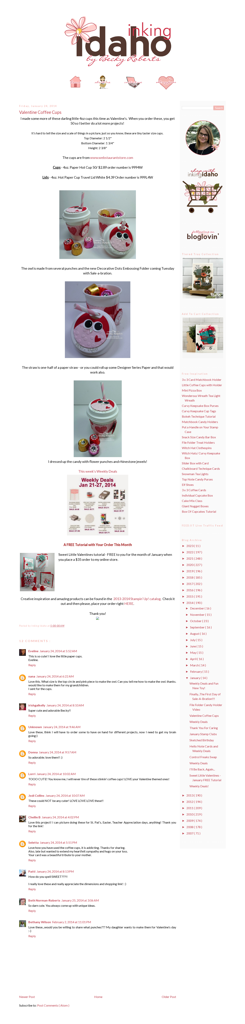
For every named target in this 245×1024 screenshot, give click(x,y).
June (193, 646)
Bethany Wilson (39, 922)
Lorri (31, 774)
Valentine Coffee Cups (40, 112)
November (197, 614)
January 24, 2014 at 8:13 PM (55, 871)
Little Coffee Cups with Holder (202, 385)
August (195, 633)
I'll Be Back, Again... (202, 769)
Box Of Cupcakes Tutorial (199, 511)
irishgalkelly (36, 705)
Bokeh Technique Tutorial (199, 416)
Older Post (169, 997)
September (197, 627)
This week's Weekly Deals (97, 471)
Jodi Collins (36, 795)
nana (31, 676)
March (194, 665)
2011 (190, 808)
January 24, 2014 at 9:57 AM (57, 752)
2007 (190, 833)
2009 (190, 820)
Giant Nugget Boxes (195, 506)
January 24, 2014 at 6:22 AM (55, 676)
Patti (31, 871)
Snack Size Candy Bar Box (199, 437)
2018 (190, 577)
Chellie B (34, 817)
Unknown (35, 727)
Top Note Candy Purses (197, 479)
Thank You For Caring (203, 728)
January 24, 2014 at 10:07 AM (65, 795)
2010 (190, 814)
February (196, 671)
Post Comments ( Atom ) (53, 1005)
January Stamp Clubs (203, 734)
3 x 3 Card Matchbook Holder (201, 379)
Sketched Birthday (201, 740)
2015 (190, 596)
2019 (190, 571)
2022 (190, 552)
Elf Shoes (188, 484)
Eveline (33, 651)
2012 (190, 801)
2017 (190, 583)
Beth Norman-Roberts (44, 900)
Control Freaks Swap (203, 757)
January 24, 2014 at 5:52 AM (58, 651)
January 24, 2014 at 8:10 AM (65, 705)
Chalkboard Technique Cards (201, 468)
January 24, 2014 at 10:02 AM (56, 774)
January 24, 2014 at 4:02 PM (60, 817)
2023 (190, 546)
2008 (190, 827)
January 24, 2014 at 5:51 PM (58, 842)
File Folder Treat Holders (198, 442)
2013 (190, 795)
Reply (32, 665)
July (193, 640)
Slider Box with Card (195, 463)
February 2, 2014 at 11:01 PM (71, 922)
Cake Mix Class (192, 501)
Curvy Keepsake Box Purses (200, 405)
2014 (190, 602)
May (193, 652)
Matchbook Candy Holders (200, 422)
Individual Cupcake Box (197, 495)
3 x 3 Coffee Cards (194, 490)
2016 (190, 590)
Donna (33, 752)
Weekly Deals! (199, 786)
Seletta (33, 842)
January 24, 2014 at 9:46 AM (62, 727)
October (196, 621)
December (197, 608)
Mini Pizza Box (192, 390)
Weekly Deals (198, 721)
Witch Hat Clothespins (197, 448)
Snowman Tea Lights (195, 474)
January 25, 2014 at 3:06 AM (80, 900)
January (195, 678)
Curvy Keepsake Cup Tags (199, 411)
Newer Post (27, 997)
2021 (190, 558)
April (193, 659)
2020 (190, 565)
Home (98, 997)
